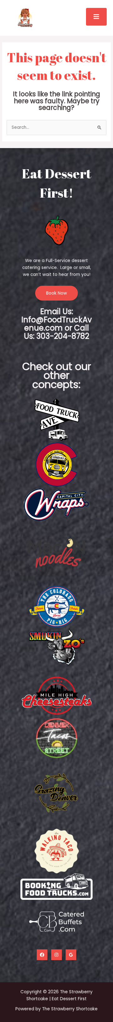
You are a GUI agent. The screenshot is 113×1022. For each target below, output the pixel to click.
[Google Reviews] (71, 954)
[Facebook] (42, 954)
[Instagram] (56, 954)
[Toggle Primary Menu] (96, 17)
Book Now (56, 293)
